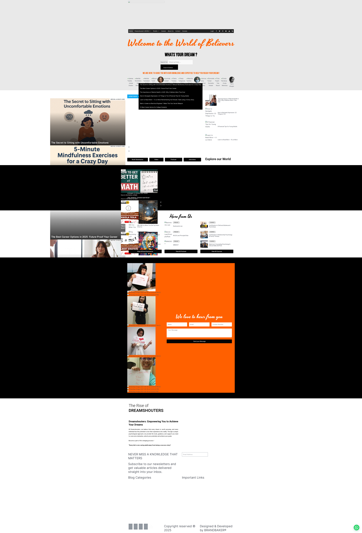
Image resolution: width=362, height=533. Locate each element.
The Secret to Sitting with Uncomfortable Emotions (155, 84)
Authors (185, 492)
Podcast (185, 488)
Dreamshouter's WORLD (142, 31)
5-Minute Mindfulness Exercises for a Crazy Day (186, 84)
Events (155, 31)
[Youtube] (226, 31)
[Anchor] (229, 31)
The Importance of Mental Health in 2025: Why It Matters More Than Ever (162, 92)
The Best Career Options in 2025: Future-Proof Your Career (158, 88)
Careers (163, 31)
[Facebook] (216, 31)
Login (212, 31)
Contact (177, 31)
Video (185, 485)
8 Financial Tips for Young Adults (179, 96)
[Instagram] (222, 31)
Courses (184, 31)
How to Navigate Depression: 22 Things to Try (154, 96)
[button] (164, 147)
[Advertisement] (217, 14)
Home (131, 31)
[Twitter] (219, 31)
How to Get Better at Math (168, 195)
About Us (170, 31)
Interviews (186, 490)
